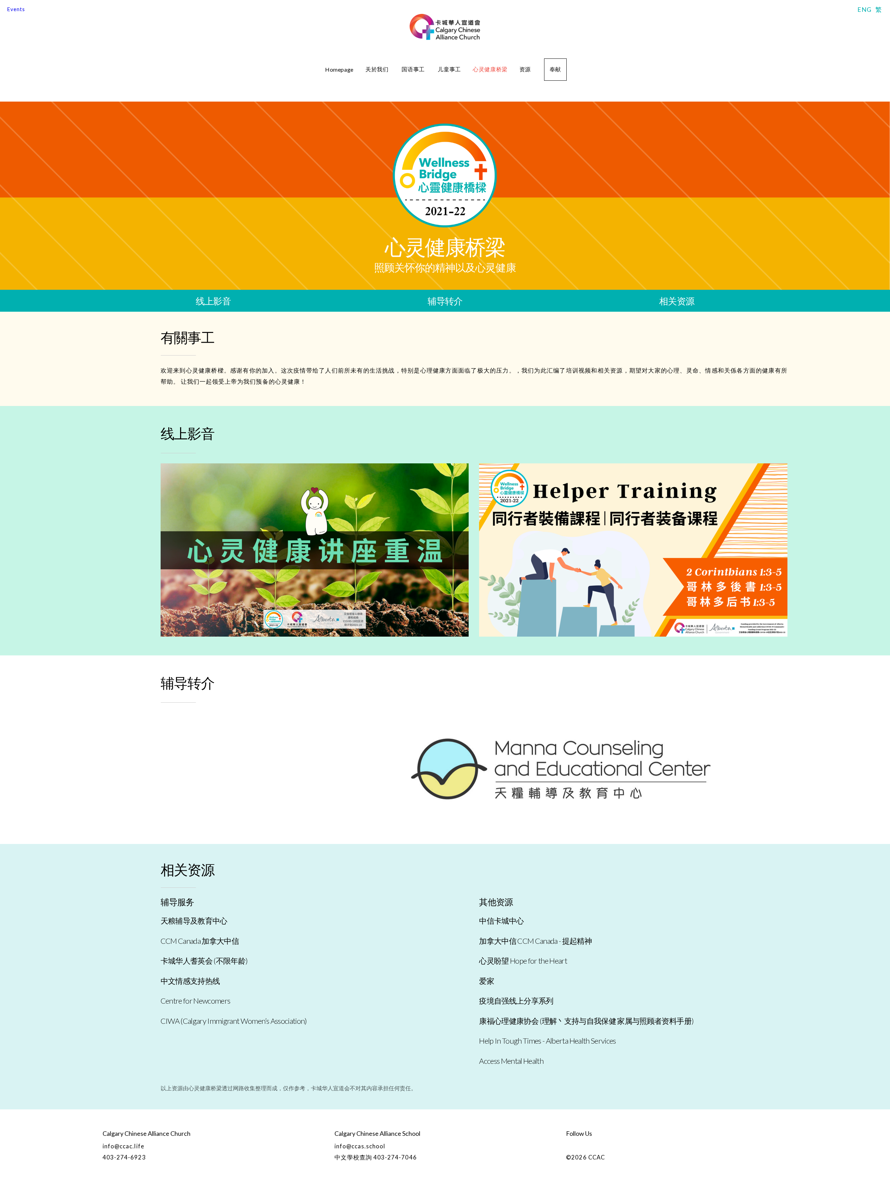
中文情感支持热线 (190, 981)
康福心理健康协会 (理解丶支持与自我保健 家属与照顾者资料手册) (586, 1021)
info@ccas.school (360, 1146)
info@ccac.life (123, 1146)
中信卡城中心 (501, 920)
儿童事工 (449, 69)
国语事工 (414, 69)
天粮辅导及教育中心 (194, 920)
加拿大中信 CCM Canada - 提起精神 (535, 941)
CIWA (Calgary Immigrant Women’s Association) (234, 1021)
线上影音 (213, 300)
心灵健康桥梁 (490, 69)
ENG (864, 9)
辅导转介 (445, 300)
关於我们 (377, 69)
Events (16, 9)
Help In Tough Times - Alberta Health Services (547, 1040)
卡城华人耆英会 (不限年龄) (204, 960)
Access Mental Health (511, 1061)
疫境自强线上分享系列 (516, 1000)
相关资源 (676, 300)
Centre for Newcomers (195, 1000)
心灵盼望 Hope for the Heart (523, 960)
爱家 (486, 981)
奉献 (555, 69)
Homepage (339, 69)
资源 (525, 69)
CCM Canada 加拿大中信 (200, 941)
